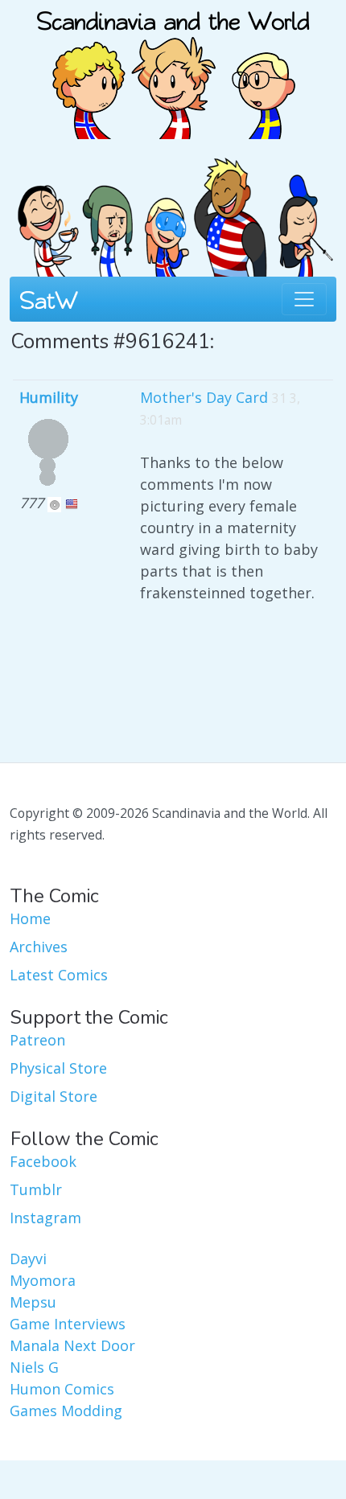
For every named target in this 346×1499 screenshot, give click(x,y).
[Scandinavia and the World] (173, 67)
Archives (39, 946)
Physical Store (58, 1068)
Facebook (43, 1161)
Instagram (45, 1217)
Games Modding (66, 1410)
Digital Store (53, 1096)
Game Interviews (68, 1323)
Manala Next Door (72, 1345)
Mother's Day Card (204, 397)
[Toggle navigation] (304, 299)
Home (30, 918)
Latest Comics (59, 974)
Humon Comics (62, 1388)
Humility (48, 397)
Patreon (37, 1039)
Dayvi (28, 1258)
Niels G (34, 1367)
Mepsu (33, 1302)
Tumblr (36, 1189)
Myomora (43, 1280)
